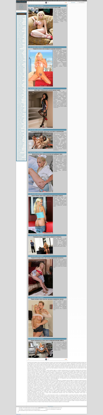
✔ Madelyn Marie (20, 105)
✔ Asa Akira (19, 31)
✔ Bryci (18, 48)
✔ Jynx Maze (19, 86)
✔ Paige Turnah (20, 119)
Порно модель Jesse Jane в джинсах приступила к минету (47, 195)
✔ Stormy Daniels (20, 142)
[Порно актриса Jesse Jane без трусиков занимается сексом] (40, 318)
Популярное (73, 2)
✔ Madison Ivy (20, 106)
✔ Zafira (18, 152)
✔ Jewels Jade (20, 83)
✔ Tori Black (19, 148)
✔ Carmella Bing (20, 50)
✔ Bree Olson (19, 44)
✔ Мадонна (19, 157)
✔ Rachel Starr (20, 126)
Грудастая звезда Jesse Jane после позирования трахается (47, 257)
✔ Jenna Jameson (20, 77)
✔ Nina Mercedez (20, 118)
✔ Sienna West (20, 138)
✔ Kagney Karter (20, 87)
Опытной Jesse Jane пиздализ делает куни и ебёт (47, 7)
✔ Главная (21, 13)
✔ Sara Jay (19, 131)
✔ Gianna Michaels (21, 67)
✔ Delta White (20, 54)
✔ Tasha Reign (20, 145)
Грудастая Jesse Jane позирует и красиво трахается (47, 48)
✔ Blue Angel (19, 40)
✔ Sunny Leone (20, 144)
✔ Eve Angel (19, 64)
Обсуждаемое (81, 2)
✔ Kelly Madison (20, 93)
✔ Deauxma (19, 53)
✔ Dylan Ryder (20, 60)
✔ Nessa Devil (20, 113)
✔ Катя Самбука (20, 155)
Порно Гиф (18, 414)
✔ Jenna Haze (20, 76)
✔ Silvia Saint (19, 139)
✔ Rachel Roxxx (20, 125)
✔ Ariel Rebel (19, 28)
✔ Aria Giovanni (20, 27)
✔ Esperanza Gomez (21, 61)
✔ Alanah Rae (20, 18)
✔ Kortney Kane (20, 96)
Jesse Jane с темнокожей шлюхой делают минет (47, 90)
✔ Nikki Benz (19, 116)
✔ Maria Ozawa (20, 109)
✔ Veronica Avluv (20, 151)
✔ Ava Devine (20, 37)
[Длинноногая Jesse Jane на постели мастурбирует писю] (40, 173)
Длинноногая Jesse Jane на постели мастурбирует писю (47, 154)
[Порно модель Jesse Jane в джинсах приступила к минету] (40, 215)
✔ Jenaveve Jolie (20, 74)
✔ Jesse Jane (19, 80)
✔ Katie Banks (20, 89)
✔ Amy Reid (19, 22)
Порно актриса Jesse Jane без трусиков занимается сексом (47, 299)
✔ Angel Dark (20, 24)
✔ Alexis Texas (20, 21)
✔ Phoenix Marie (20, 122)
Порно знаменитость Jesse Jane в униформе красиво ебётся (47, 340)
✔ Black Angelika (20, 38)
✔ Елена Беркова (20, 154)
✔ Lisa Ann (19, 102)
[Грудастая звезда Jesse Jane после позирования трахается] (40, 277)
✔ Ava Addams (20, 35)
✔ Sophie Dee (20, 141)
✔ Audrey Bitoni (20, 34)
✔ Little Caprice (20, 103)
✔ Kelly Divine (20, 92)
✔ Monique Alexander (21, 112)
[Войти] (21, 6)
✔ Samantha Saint (20, 129)
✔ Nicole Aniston (20, 115)
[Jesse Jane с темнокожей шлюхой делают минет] (40, 109)
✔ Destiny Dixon (20, 57)
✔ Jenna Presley (20, 79)
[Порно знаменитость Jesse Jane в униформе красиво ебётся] (40, 350)
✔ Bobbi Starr (20, 41)
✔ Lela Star (19, 99)
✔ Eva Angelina (20, 63)
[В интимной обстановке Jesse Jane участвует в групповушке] (40, 142)
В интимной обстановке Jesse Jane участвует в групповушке (47, 131)
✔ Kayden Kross (20, 90)
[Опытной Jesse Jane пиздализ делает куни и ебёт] (40, 27)
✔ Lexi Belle (19, 100)
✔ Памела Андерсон (21, 158)
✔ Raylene (19, 128)
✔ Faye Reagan (20, 66)
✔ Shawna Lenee (20, 135)
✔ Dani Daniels (20, 51)
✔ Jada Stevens (20, 70)
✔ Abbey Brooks (20, 15)
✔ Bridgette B (20, 47)
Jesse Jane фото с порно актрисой (36, 5)
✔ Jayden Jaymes (20, 73)
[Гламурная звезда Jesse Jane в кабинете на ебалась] (40, 246)
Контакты (50, 406)
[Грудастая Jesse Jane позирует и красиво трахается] (40, 68)
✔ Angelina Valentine (21, 25)
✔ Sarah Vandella (20, 132)
